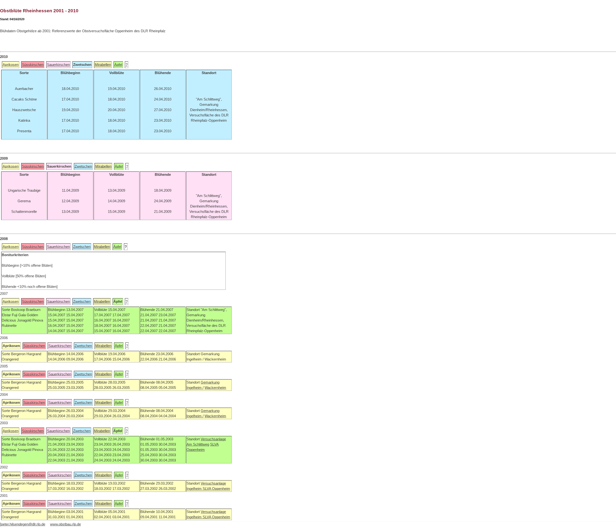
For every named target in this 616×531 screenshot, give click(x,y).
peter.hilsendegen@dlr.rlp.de (23, 524)
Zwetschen (83, 166)
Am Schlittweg (197, 444)
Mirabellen (103, 65)
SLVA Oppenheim (216, 489)
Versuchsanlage (213, 439)
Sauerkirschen (58, 65)
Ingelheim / (195, 388)
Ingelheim (194, 489)
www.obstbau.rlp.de (65, 524)
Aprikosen (11, 65)
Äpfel (118, 65)
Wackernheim (215, 388)
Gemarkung (210, 382)
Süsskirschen (33, 65)
